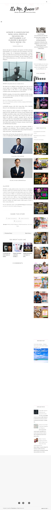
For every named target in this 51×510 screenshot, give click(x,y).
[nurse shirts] (41, 317)
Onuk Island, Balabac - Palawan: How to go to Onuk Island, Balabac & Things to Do (41, 346)
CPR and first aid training (38, 139)
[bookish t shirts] (41, 213)
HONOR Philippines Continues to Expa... (27, 255)
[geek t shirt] (41, 123)
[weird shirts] (41, 199)
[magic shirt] (41, 108)
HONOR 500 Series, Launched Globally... (17, 255)
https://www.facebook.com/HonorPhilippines (13, 206)
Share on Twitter (25, 218)
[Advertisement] (41, 328)
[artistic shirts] (41, 93)
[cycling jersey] (41, 169)
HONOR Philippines (14, 224)
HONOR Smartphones (23, 224)
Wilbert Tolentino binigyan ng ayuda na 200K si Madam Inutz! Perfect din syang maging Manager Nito (40, 442)
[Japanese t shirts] (41, 243)
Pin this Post (18, 221)
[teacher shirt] (41, 288)
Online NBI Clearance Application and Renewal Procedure (43, 412)
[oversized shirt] (41, 154)
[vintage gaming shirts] (41, 302)
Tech (29, 224)
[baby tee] (41, 273)
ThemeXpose (13, 508)
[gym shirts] (41, 258)
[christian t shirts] (41, 228)
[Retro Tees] (41, 184)
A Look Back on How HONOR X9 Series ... (6, 255)
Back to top (44, 508)
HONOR (8, 224)
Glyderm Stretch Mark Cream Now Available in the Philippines (43, 426)
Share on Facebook (12, 218)
